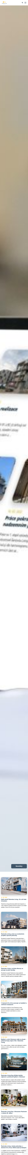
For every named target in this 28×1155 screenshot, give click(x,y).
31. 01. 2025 (4, 1144)
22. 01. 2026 (4, 932)
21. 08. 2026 (4, 897)
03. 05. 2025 (4, 1073)
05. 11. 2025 (4, 966)
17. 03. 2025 (4, 1109)
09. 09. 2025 (4, 1001)
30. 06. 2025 (4, 1037)
